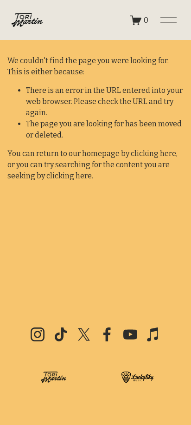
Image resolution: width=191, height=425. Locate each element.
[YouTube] (130, 334)
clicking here (153, 153)
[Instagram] (37, 334)
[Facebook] (107, 334)
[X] (83, 334)
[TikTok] (60, 334)
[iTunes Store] (153, 334)
